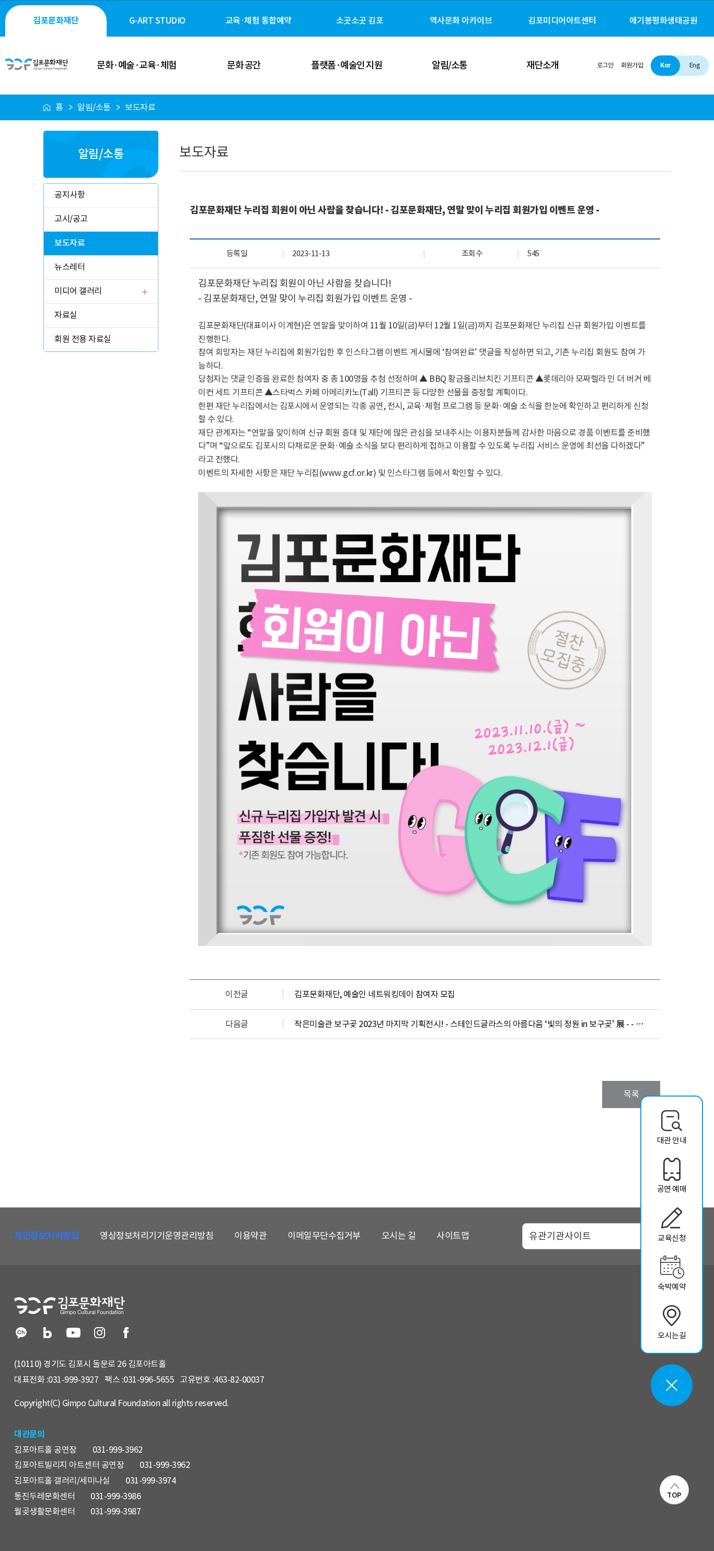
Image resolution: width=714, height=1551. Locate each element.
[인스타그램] (100, 1333)
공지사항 (69, 194)
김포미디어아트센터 (562, 20)
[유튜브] (73, 1333)
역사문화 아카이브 (461, 20)
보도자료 (69, 242)
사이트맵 (452, 1235)
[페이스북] (126, 1333)
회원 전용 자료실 (82, 339)
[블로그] (47, 1333)
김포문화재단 (55, 20)
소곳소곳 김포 (360, 20)
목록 (631, 1094)
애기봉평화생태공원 (663, 20)
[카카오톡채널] (21, 1333)
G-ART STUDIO (157, 20)
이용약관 (250, 1235)
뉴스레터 (69, 266)
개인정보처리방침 (46, 1235)
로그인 (605, 65)
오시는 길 (399, 1235)
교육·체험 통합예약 (258, 20)
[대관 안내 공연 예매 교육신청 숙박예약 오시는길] (672, 1385)
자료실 (65, 315)
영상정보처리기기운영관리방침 (156, 1235)
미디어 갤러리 (78, 291)
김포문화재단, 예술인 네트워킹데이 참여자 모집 (374, 994)
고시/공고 (71, 218)
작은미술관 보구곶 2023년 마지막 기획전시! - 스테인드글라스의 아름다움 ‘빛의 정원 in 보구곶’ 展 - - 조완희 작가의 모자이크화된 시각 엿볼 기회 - (472, 1024)
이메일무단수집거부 (324, 1235)
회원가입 (632, 65)
